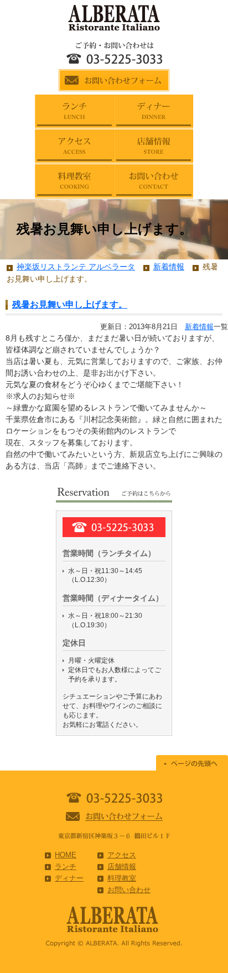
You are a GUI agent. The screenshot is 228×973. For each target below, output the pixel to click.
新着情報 (199, 326)
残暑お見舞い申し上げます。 (69, 304)
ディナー (69, 878)
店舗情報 (121, 866)
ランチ (65, 866)
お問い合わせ (129, 890)
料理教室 (121, 878)
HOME (65, 855)
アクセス (121, 855)
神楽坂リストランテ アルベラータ (76, 266)
